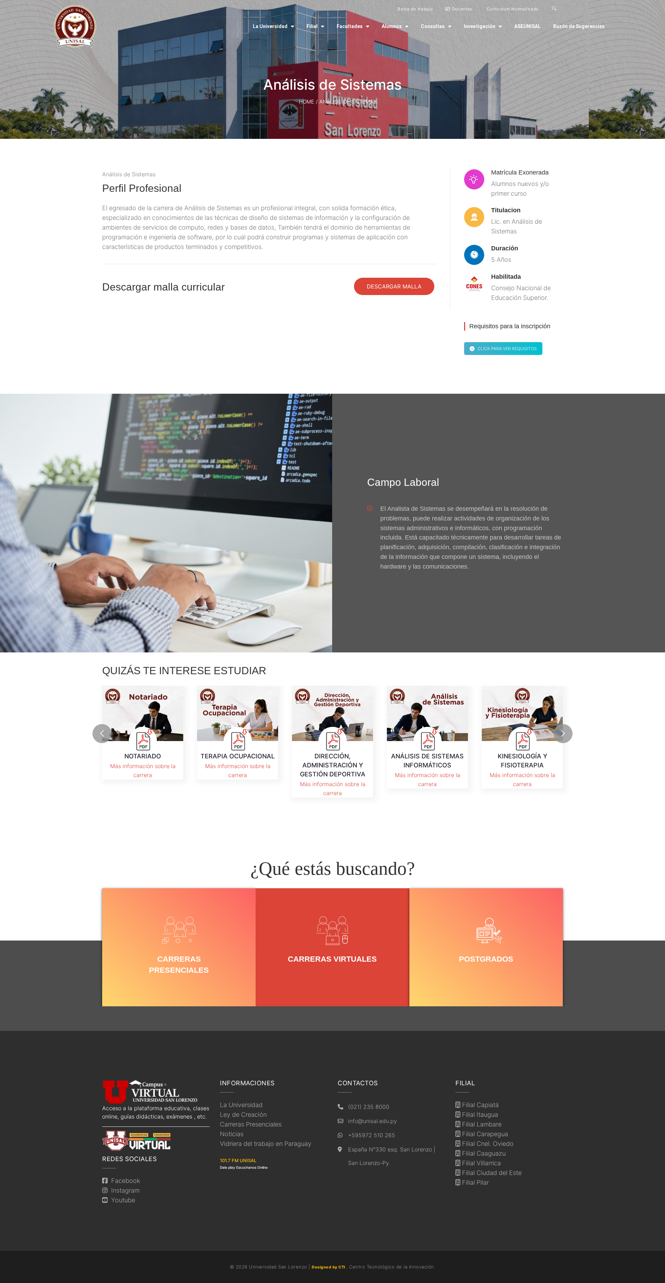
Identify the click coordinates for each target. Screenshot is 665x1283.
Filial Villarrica (480, 1163)
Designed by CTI (329, 1267)
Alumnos (392, 26)
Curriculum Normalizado (512, 8)
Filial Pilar (474, 1182)
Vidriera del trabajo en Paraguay (265, 1143)
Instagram (124, 1190)
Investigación (479, 26)
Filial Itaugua (479, 1114)
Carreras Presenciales (251, 1124)
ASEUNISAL (527, 26)
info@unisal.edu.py (372, 1120)
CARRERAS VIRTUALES (332, 959)
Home (306, 101)
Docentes (461, 8)
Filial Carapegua (484, 1134)
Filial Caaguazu (483, 1153)
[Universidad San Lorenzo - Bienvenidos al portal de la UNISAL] (75, 26)
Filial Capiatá (479, 1104)
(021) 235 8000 (368, 1106)
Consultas (433, 26)
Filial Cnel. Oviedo (487, 1143)
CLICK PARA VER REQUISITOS (507, 348)
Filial (312, 26)
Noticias (231, 1134)
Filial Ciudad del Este (491, 1172)
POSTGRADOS (486, 959)
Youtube (121, 1200)
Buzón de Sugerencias (579, 26)
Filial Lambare (481, 1124)
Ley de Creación (243, 1114)
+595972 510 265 (371, 1135)
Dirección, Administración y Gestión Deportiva (332, 765)
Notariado (142, 756)
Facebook (124, 1180)
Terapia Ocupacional (238, 756)
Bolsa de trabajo (415, 8)
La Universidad (270, 26)
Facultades (350, 26)
